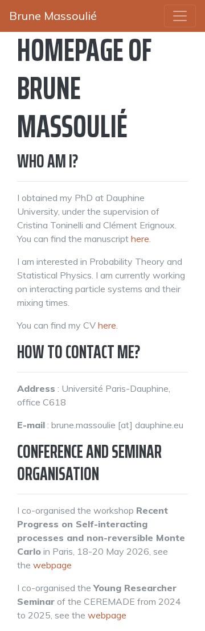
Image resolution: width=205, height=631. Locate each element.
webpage (52, 565)
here (140, 238)
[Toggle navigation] (180, 16)
